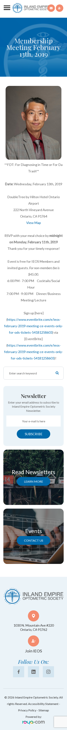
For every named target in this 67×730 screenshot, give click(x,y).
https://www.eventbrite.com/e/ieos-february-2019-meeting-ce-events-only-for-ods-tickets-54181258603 (33, 325)
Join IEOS (33, 650)
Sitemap (44, 710)
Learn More (33, 481)
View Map (33, 223)
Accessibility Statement (43, 703)
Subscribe (33, 434)
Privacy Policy (27, 710)
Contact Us (33, 540)
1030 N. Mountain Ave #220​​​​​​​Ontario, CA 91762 (33, 627)
